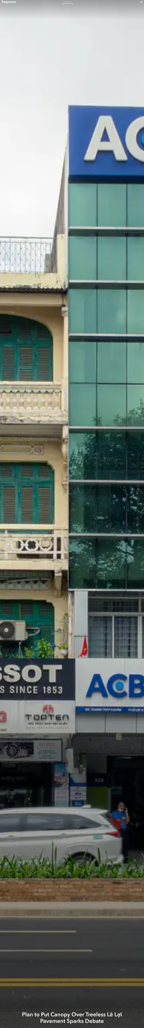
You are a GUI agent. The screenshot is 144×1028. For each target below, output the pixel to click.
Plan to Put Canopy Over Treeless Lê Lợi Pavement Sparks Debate (72, 1018)
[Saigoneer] (8, 1)
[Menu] (141, 1)
